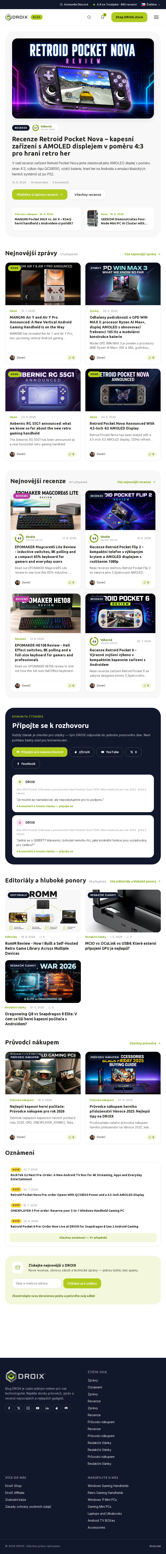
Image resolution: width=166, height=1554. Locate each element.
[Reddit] (57, 1408)
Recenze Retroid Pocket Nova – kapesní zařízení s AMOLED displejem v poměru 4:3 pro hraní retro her (78, 146)
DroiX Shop (13, 1486)
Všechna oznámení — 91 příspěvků (83, 1237)
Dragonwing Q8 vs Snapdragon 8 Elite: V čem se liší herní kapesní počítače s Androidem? (41, 1019)
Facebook (28, 763)
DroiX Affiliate (14, 1493)
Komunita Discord (76, 4)
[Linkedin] (47, 1408)
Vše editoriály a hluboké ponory (133, 881)
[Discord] (66, 1408)
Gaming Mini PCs (99, 1506)
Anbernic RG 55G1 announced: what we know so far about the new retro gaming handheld (40, 428)
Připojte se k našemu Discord (42, 752)
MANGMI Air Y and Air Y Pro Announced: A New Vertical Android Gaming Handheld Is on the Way (41, 322)
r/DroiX (84, 752)
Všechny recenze (88, 194)
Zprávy (93, 1380)
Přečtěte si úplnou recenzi (37, 194)
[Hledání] (89, 17)
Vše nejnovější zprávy (140, 254)
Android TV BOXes (101, 1520)
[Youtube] (38, 1408)
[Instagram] (28, 1408)
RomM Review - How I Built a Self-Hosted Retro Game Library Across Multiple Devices (41, 948)
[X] (18, 1408)
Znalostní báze (15, 1499)
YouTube (112, 752)
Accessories (96, 1527)
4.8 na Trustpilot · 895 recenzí (117, 4)
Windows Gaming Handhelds (108, 1486)
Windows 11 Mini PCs (102, 1499)
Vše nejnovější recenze (134, 482)
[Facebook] (9, 1408)
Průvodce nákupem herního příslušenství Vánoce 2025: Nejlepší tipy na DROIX (120, 1111)
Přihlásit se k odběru (82, 1283)
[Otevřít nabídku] (156, 17)
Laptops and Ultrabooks (105, 1513)
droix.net (155, 1546)
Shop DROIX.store (129, 17)
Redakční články (99, 1443)
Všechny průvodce (142, 1043)
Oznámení (95, 1387)
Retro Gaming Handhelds (105, 1493)
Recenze (94, 1401)
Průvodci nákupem (101, 1422)
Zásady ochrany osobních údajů (28, 1506)
